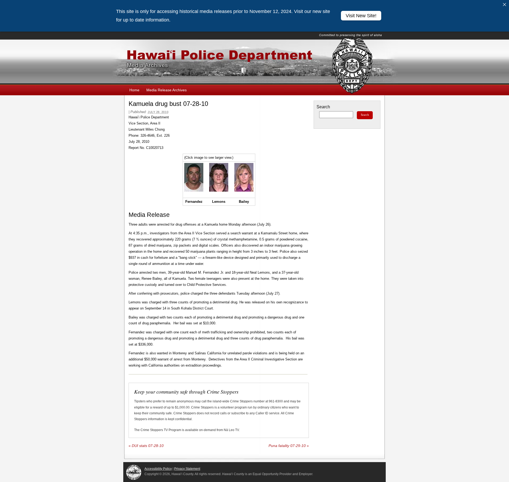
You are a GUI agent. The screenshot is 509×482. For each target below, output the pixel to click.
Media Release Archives (166, 90)
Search (323, 107)
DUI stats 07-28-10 (146, 446)
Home (134, 90)
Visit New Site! (361, 15)
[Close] (504, 4)
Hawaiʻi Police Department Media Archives (254, 62)
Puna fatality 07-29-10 (289, 446)
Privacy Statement (187, 469)
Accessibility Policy (158, 469)
